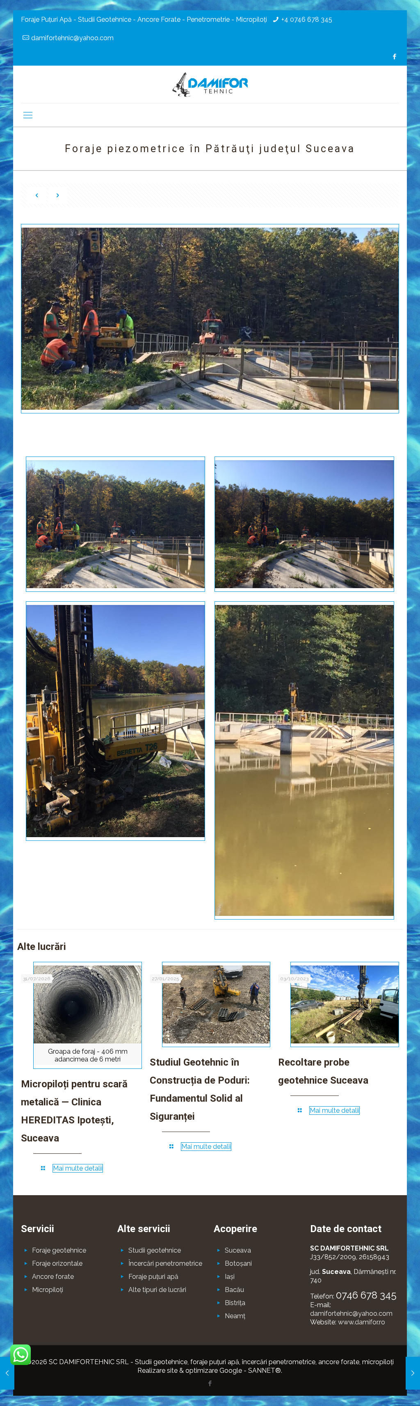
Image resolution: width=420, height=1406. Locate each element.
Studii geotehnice (154, 1250)
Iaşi (230, 1276)
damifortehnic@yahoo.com (72, 38)
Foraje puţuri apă (153, 1276)
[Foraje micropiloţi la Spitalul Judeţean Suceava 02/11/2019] (7, 1373)
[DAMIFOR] (210, 84)
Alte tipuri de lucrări (157, 1290)
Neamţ (235, 1316)
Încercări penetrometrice (165, 1263)
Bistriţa (235, 1303)
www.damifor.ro (361, 1322)
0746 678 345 (366, 1295)
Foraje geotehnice (59, 1250)
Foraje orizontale (57, 1263)
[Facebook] (394, 56)
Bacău (234, 1290)
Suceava (238, 1250)
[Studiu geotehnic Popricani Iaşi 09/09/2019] (413, 1373)
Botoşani (238, 1263)
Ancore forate (53, 1276)
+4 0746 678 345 (306, 19)
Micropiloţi (47, 1290)
